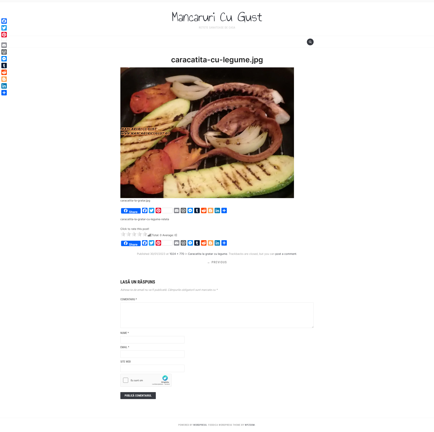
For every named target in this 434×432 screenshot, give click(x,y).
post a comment (285, 253)
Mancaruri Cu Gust (217, 16)
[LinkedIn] (4, 85)
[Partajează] (4, 92)
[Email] (4, 45)
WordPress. (200, 425)
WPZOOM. (250, 425)
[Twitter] (4, 27)
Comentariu (128, 299)
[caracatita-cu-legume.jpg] (207, 132)
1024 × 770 (177, 253)
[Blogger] (4, 79)
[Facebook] (4, 21)
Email (124, 347)
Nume (124, 333)
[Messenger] (4, 58)
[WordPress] (4, 52)
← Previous (217, 262)
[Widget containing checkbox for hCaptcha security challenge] (146, 380)
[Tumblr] (4, 65)
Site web (125, 361)
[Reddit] (4, 72)
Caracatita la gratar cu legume (207, 253)
